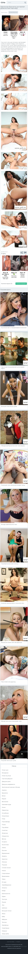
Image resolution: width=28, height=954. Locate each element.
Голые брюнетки (13, 12)
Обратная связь (10, 941)
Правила (18, 941)
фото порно (24, 946)
